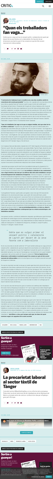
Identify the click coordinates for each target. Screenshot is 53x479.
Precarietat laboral (21, 441)
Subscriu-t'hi (39, 1)
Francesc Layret (23, 324)
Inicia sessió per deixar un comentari (13, 332)
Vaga (41, 324)
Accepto (49, 476)
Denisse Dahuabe (14, 368)
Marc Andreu (12, 19)
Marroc (11, 441)
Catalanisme (5, 324)
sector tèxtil (31, 441)
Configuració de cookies (38, 476)
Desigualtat (5, 441)
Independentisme (33, 324)
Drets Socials (13, 324)
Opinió (3, 13)
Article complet (27, 432)
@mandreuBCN (13, 23)
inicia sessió (15, 355)
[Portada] (7, 5)
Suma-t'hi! (5, 353)
